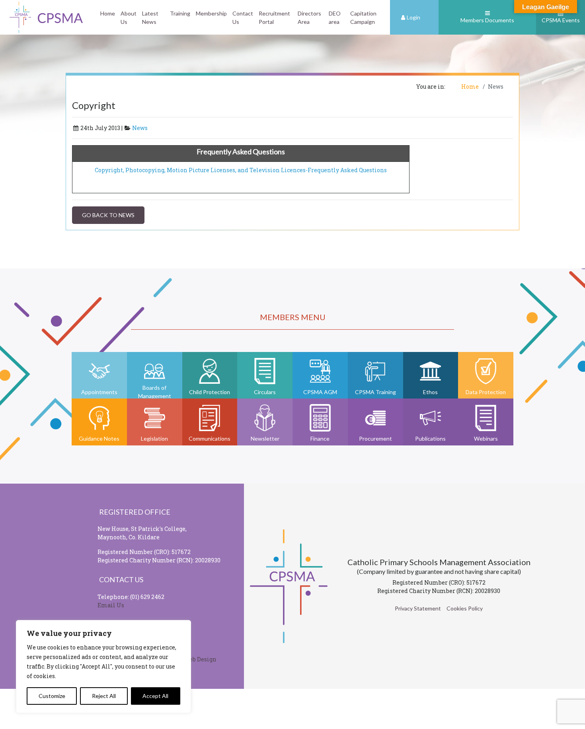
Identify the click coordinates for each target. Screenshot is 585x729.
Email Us (111, 605)
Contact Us (242, 17)
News (140, 128)
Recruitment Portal (274, 17)
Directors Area (309, 17)
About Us (128, 17)
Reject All (104, 695)
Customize (52, 695)
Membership (211, 13)
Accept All (155, 695)
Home (107, 13)
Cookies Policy (465, 608)
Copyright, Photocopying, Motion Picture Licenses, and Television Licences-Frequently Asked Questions (241, 170)
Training (180, 13)
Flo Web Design (194, 659)
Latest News (150, 17)
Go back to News (108, 215)
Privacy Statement (418, 608)
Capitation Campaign (363, 17)
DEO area (335, 17)
